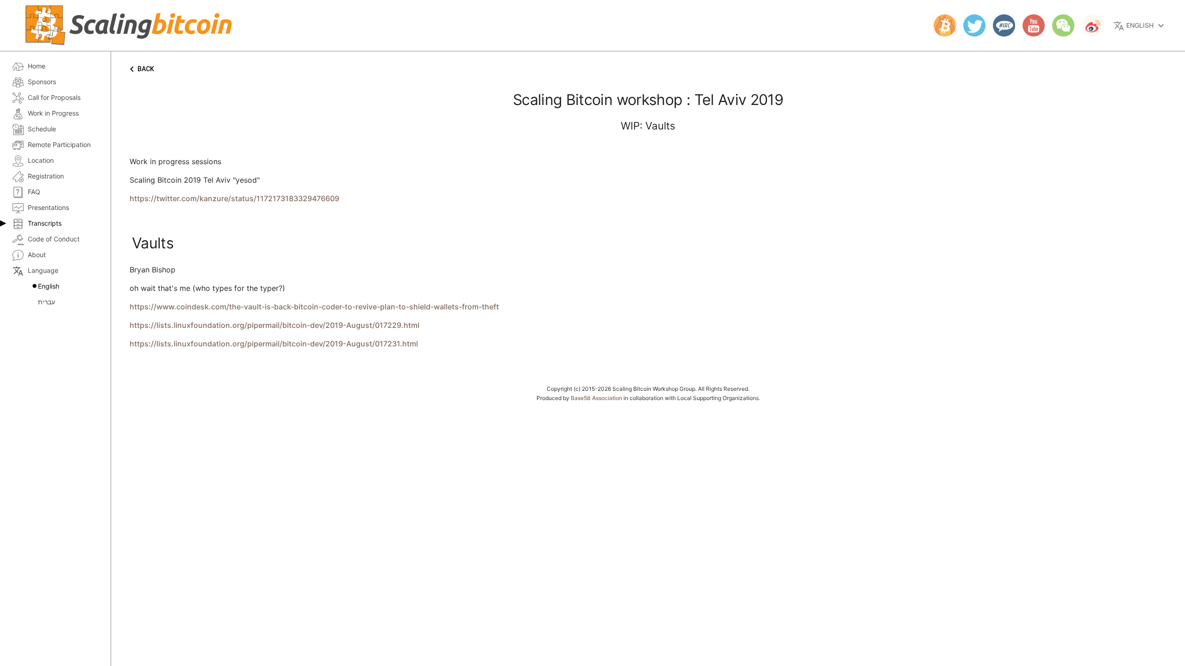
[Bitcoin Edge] (941, 25)
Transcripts (45, 223)
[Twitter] (970, 25)
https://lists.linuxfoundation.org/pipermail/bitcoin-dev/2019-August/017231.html (274, 343)
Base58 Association (596, 398)
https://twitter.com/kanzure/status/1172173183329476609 (234, 198)
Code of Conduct (54, 239)
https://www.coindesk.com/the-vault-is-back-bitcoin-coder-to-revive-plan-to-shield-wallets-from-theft (314, 306)
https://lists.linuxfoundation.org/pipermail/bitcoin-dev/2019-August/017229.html (274, 325)
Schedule (42, 129)
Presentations (48, 207)
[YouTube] (1030, 25)
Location (41, 160)
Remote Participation (59, 144)
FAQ (34, 192)
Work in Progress (53, 113)
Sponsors (42, 82)
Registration (46, 176)
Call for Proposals (54, 97)
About (37, 255)
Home (36, 66)
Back (140, 69)
